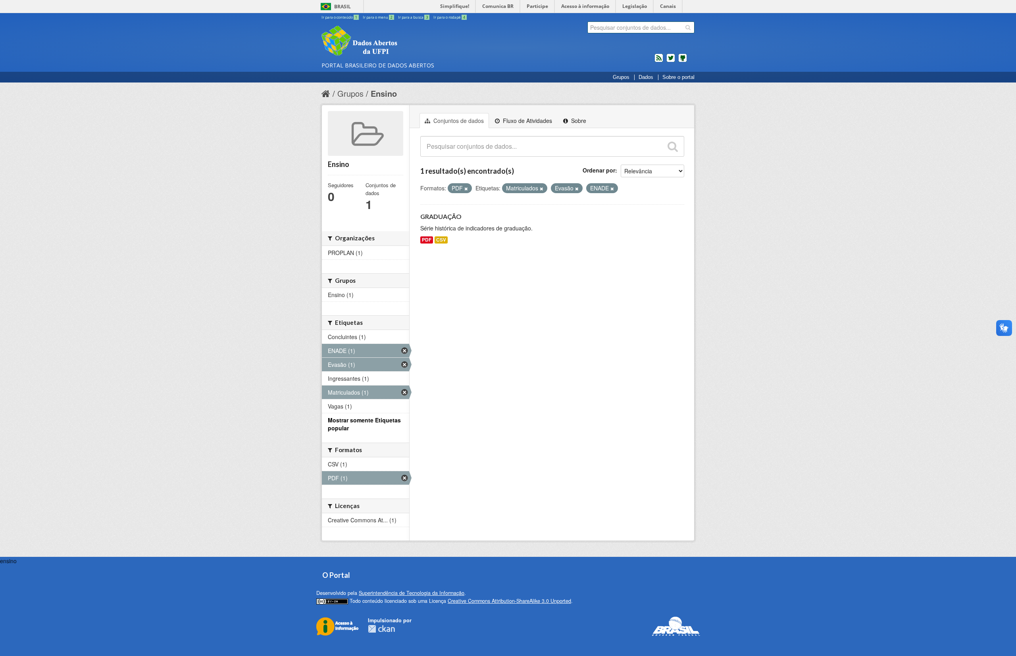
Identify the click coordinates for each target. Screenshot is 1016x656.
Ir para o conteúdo (339, 17)
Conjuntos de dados (458, 121)
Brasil (342, 6)
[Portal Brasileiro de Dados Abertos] (406, 42)
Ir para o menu (378, 17)
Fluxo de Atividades (526, 121)
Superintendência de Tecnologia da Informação (411, 593)
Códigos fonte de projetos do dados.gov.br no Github (683, 61)
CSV (441, 239)
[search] (688, 27)
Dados (646, 77)
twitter (671, 61)
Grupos (621, 77)
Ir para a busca (413, 17)
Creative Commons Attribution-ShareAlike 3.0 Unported (509, 600)
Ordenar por (599, 170)
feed (659, 61)
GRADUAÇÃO (441, 216)
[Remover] (466, 188)
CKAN (381, 629)
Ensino (384, 93)
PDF (426, 239)
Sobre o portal (678, 77)
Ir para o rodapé (449, 17)
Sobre (578, 121)
